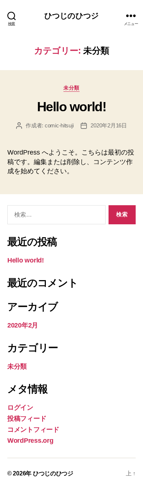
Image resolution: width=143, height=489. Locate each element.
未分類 (71, 88)
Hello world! (71, 106)
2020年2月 (22, 325)
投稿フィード (26, 418)
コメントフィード (33, 429)
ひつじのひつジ (71, 15)
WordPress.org (30, 440)
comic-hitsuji (59, 125)
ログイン (20, 407)
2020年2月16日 (108, 125)
